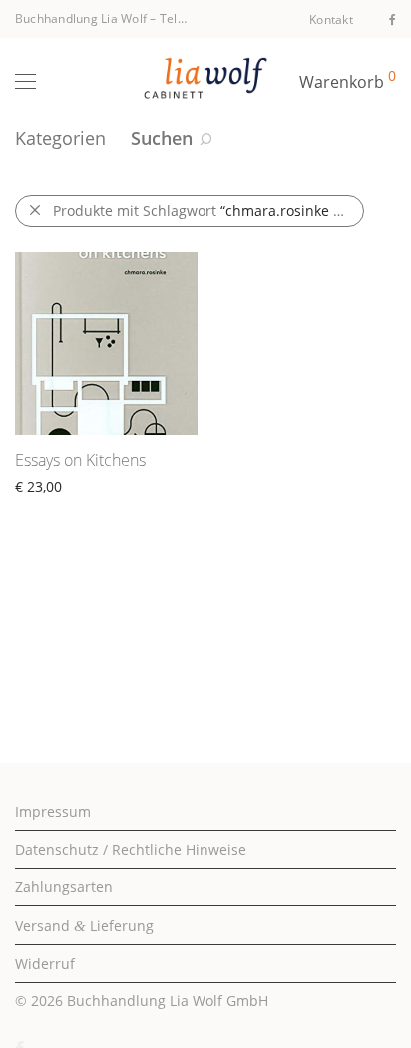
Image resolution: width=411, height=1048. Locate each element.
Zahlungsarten (64, 886)
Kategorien (60, 138)
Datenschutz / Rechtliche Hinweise (130, 849)
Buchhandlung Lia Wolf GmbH (167, 1000)
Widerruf (45, 963)
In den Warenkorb (65, 509)
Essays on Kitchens (80, 460)
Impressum (53, 811)
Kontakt (331, 20)
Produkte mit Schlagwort (208, 210)
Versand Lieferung (84, 925)
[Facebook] (392, 18)
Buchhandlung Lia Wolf (81, 18)
